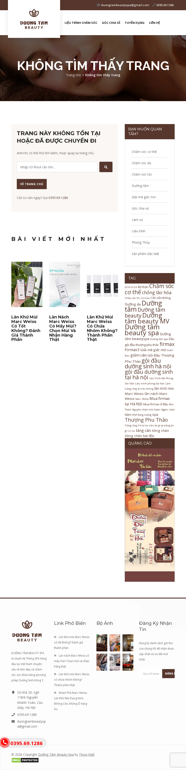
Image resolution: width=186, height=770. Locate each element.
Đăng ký (170, 673)
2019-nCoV (131, 287)
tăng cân (143, 430)
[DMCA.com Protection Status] (57, 760)
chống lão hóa (156, 292)
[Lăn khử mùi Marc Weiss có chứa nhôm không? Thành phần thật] (102, 284)
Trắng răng (131, 425)
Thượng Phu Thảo (146, 419)
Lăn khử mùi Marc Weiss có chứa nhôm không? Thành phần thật (102, 328)
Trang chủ (73, 75)
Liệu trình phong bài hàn (149, 383)
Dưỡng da (133, 304)
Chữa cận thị (132, 298)
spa (155, 414)
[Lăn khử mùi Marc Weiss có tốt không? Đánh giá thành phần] (26, 284)
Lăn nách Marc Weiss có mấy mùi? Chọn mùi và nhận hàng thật (62, 328)
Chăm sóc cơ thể (144, 151)
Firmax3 (132, 349)
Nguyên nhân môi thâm (146, 409)
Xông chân (160, 430)
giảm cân (138, 355)
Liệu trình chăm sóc (81, 23)
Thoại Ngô (87, 754)
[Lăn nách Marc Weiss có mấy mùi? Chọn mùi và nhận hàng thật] (64, 284)
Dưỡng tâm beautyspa (148, 336)
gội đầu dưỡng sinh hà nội (148, 363)
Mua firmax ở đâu (155, 404)
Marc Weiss (142, 399)
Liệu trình (138, 231)
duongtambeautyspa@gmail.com (125, 5)
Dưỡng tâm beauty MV (147, 318)
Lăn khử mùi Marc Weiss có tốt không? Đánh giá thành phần (25, 328)
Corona (145, 298)
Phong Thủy (141, 242)
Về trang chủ (31, 184)
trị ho (131, 431)
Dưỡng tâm (140, 185)
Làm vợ (137, 220)
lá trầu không (145, 388)
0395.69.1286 (165, 5)
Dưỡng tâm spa (159, 339)
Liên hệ (154, 23)
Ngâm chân (168, 409)
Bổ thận (143, 287)
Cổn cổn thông (160, 298)
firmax (167, 344)
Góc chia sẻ (111, 23)
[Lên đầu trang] (93, 597)
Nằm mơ (131, 415)
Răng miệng (144, 414)
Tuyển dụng (134, 23)
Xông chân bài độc (139, 435)
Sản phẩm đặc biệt (145, 254)
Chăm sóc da (141, 163)
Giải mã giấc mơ (144, 197)
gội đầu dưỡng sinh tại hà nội (149, 374)
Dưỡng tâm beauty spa (142, 329)
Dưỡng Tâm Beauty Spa (56, 754)
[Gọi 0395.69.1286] (4, 742)
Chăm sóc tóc (142, 174)
